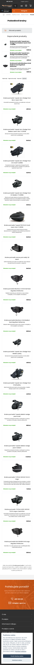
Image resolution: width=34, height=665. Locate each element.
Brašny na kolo (24, 14)
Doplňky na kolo (16, 14)
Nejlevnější (4, 78)
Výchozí (24, 78)
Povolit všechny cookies (17, 656)
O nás (4, 614)
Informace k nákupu (9, 624)
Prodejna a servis (8, 629)
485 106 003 (9, 1)
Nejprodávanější (12, 78)
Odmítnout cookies (17, 660)
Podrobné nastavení (20, 651)
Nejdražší (19, 78)
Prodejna (5, 619)
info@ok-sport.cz (24, 1)
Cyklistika (8, 14)
